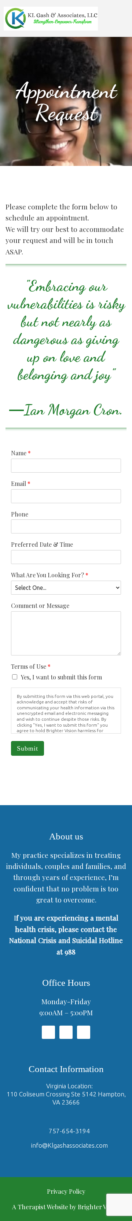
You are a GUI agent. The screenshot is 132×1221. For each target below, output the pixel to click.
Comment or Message (40, 605)
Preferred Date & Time (42, 544)
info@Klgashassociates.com (69, 1145)
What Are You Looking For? (49, 575)
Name (21, 453)
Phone (19, 514)
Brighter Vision (99, 1207)
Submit (27, 748)
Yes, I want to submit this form (61, 677)
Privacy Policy (66, 1191)
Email (20, 483)
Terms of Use (31, 666)
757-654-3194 (69, 1130)
